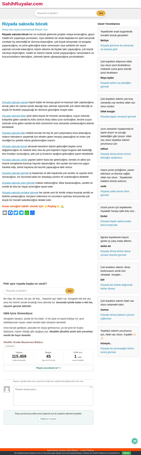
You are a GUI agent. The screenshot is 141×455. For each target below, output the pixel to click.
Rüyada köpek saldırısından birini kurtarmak (116, 223)
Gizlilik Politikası (87, 450)
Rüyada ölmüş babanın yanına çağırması (117, 316)
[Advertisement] (48, 80)
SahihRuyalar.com (22, 3)
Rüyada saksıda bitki (13, 133)
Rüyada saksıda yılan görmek (18, 183)
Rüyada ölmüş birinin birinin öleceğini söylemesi (116, 156)
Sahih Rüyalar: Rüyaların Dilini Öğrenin (62, 450)
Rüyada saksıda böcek (25, 24)
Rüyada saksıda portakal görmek (20, 192)
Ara (101, 13)
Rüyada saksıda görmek (15, 173)
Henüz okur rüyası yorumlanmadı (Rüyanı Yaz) (25, 29)
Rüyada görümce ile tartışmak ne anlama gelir (117, 47)
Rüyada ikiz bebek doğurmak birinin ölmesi (116, 287)
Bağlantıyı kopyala (48, 419)
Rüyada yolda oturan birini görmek (115, 193)
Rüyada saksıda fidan (14, 116)
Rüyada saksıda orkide (14, 159)
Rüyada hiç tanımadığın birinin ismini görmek (117, 350)
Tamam (126, 453)
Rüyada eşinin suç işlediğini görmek (116, 85)
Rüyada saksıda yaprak (15, 102)
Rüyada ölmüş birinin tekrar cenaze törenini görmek (116, 253)
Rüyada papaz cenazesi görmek (118, 116)
